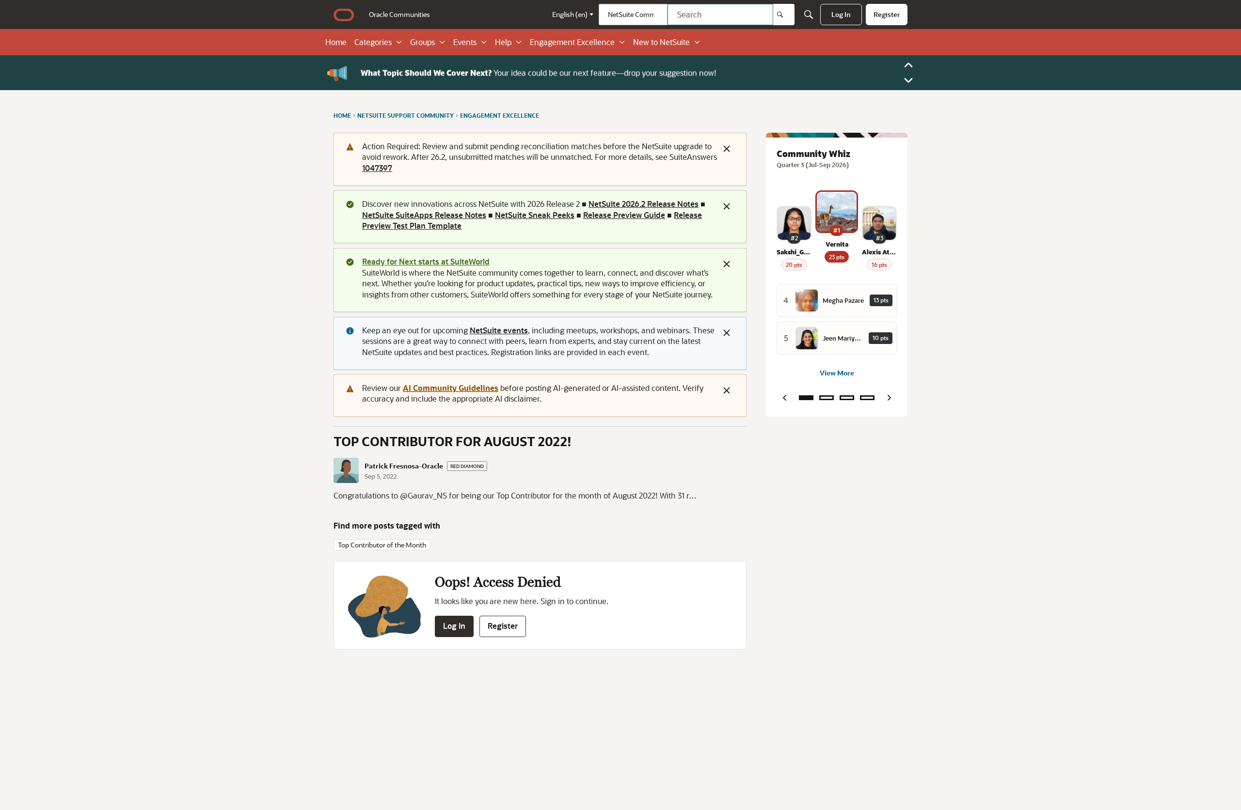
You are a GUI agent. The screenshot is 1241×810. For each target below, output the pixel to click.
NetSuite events (499, 330)
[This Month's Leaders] (847, 397)
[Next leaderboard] (889, 397)
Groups (422, 42)
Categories (373, 42)
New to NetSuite (661, 42)
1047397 (377, 168)
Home (336, 42)
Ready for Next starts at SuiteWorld (426, 261)
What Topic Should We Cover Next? (426, 72)
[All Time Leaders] (867, 397)
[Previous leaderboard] (784, 397)
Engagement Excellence (572, 42)
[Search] (784, 14)
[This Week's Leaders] (826, 397)
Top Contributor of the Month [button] (382, 544)
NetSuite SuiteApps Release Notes (424, 215)
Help (503, 42)
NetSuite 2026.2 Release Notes (644, 204)
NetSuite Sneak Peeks (534, 215)
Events (465, 42)
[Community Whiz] (806, 397)
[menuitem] (399, 14)
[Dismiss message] (726, 148)
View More (837, 372)
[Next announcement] (908, 80)
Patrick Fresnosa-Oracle (404, 466)
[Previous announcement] (908, 65)
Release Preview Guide (624, 215)
